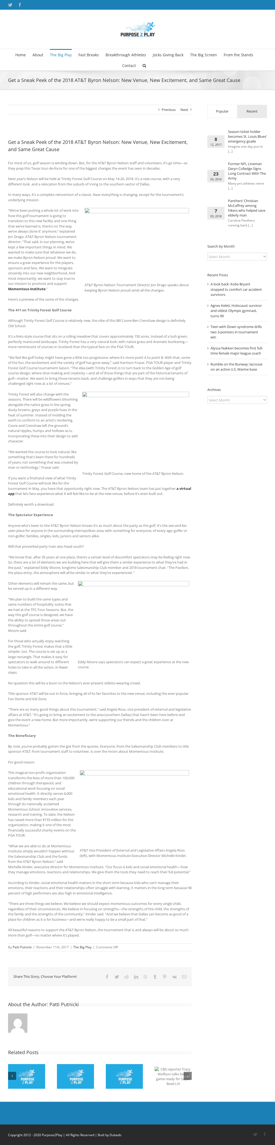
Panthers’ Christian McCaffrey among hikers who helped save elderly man (246, 208)
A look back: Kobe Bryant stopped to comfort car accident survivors (236, 289)
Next (184, 109)
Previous (169, 109)
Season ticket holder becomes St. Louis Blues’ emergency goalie (247, 136)
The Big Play (82, 947)
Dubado (115, 1135)
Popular (222, 111)
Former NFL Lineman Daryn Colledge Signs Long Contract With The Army (247, 171)
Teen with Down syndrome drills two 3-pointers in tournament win (236, 332)
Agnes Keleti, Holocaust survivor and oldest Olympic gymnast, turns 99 (236, 310)
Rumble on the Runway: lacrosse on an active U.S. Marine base (236, 367)
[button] (144, 65)
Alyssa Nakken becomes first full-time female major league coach (237, 351)
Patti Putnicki (22, 947)
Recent (252, 111)
